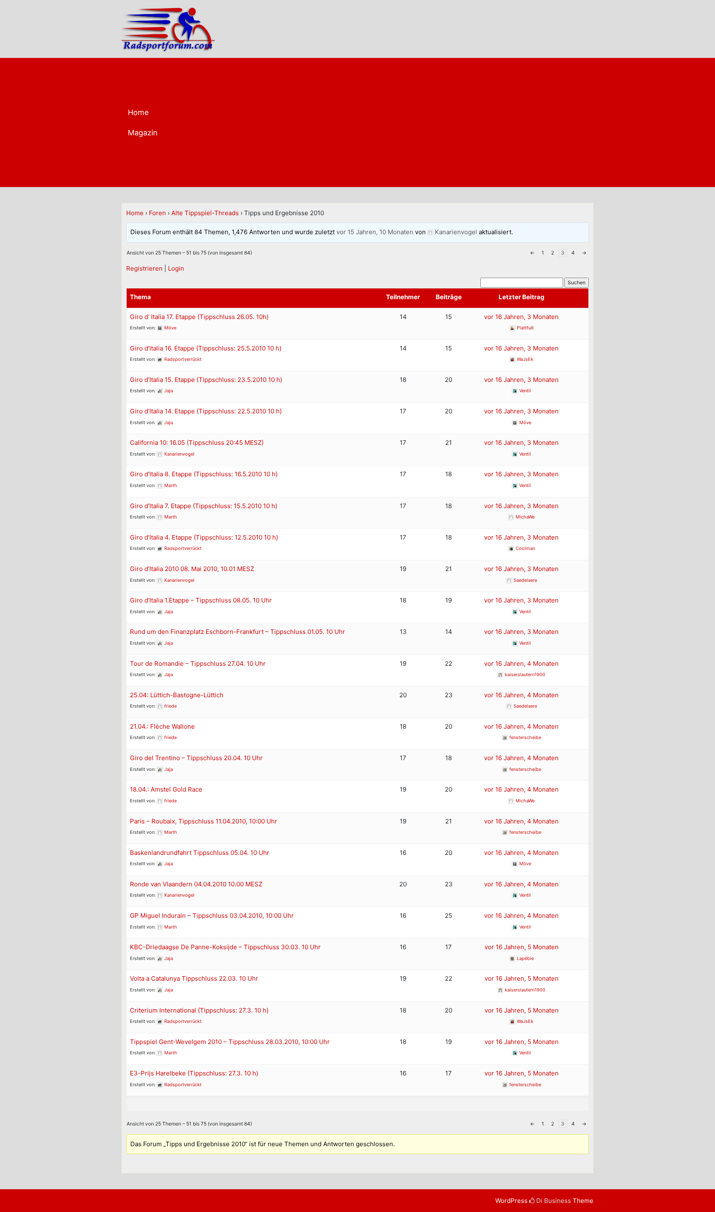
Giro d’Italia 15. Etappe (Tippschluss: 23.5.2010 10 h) (206, 380)
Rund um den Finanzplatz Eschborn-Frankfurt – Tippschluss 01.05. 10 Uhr (237, 632)
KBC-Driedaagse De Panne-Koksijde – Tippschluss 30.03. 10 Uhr (225, 947)
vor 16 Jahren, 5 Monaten (522, 947)
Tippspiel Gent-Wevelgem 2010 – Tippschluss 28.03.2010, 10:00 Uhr (230, 1042)
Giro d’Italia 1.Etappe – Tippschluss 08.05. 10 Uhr (201, 600)
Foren (157, 213)
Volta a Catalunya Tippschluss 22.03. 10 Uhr (194, 978)
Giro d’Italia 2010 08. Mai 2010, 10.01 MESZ (192, 569)
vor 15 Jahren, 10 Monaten (374, 232)
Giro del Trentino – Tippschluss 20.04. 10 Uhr (196, 758)
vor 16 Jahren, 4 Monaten (521, 663)
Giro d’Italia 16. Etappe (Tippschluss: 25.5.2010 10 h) (205, 348)
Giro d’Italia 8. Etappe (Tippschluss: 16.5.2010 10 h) (204, 474)
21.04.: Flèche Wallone (162, 726)
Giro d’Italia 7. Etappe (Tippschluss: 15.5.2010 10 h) (203, 506)
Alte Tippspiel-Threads (205, 213)
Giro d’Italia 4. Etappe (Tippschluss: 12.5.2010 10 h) (204, 537)
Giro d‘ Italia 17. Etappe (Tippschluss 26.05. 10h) (199, 317)
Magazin (143, 132)
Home (138, 112)
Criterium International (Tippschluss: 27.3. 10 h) (199, 1010)
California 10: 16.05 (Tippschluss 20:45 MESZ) (197, 442)
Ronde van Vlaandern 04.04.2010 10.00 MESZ (196, 884)
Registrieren (144, 268)
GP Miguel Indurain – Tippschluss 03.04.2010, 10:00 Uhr (212, 915)
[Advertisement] (390, 124)
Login (176, 268)
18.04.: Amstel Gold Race (166, 789)
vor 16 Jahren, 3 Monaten (521, 317)
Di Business (553, 1201)
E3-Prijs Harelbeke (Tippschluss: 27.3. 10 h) (194, 1073)
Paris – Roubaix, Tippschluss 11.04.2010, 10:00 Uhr (203, 821)
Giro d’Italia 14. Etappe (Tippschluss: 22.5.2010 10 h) (206, 411)
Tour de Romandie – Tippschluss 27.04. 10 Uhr (198, 663)
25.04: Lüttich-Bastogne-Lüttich (176, 695)
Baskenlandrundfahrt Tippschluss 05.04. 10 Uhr (199, 853)
